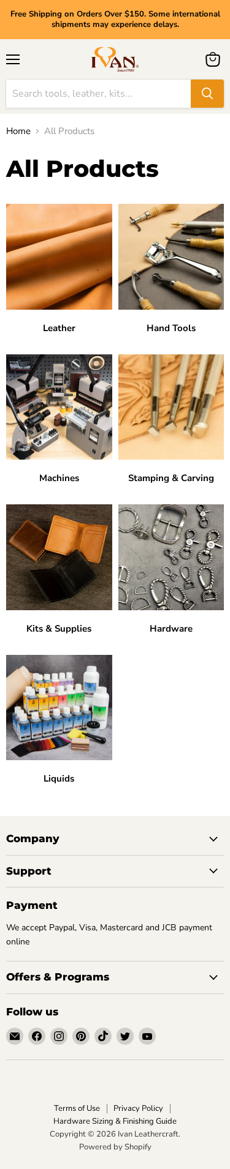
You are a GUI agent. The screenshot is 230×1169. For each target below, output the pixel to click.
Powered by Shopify (115, 1146)
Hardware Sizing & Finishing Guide (115, 1121)
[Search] (207, 94)
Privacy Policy (138, 1108)
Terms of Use (77, 1108)
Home (18, 131)
